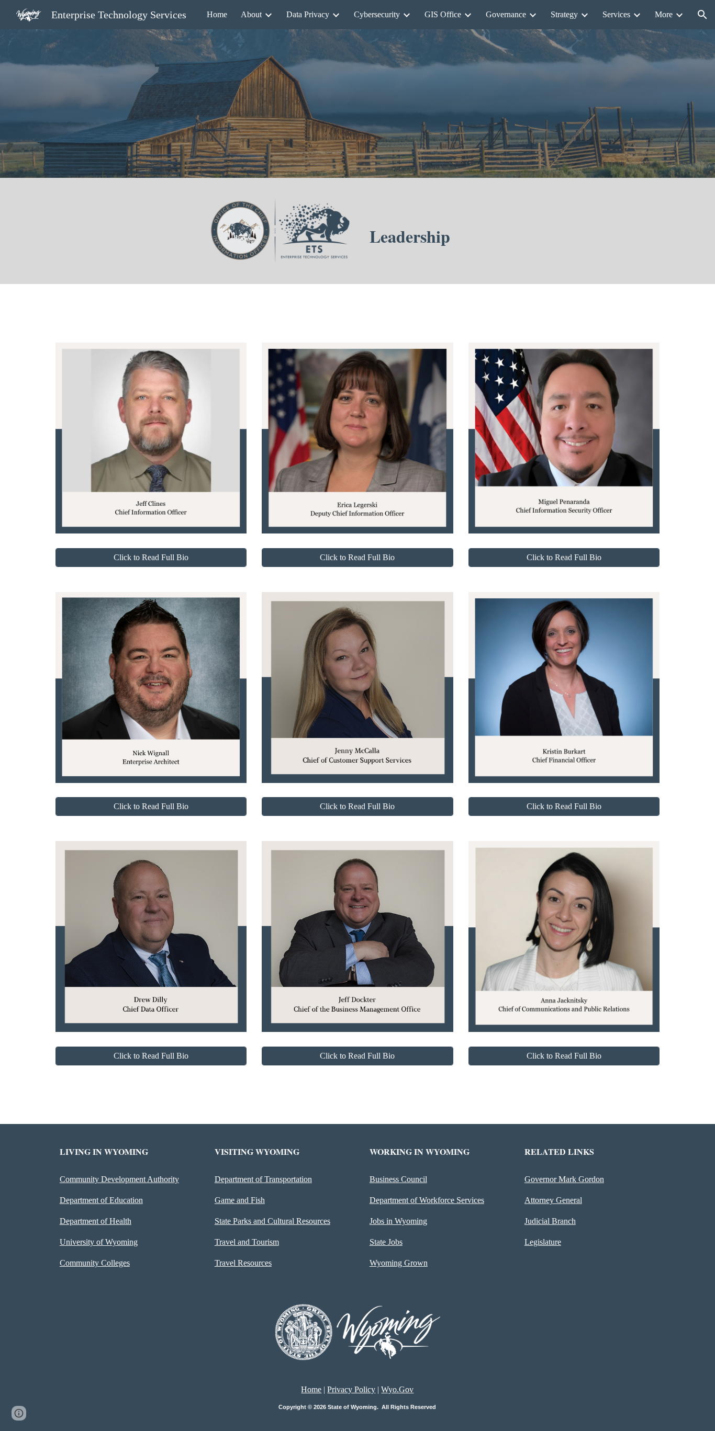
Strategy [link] (564, 14)
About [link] (251, 14)
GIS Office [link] (442, 14)
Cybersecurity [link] (377, 14)
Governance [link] (506, 14)
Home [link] (217, 14)
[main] (435, 236)
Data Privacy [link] (307, 14)
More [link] (664, 14)
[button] (702, 14)
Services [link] (616, 14)
